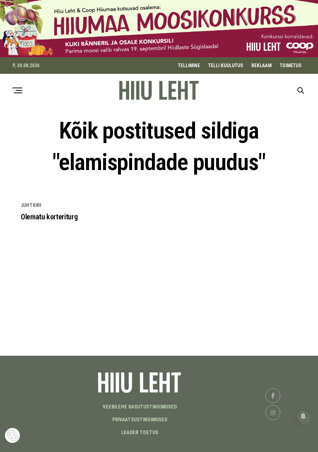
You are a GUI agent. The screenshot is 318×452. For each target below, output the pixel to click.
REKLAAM (261, 65)
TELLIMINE (189, 65)
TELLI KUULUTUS (225, 65)
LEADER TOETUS (139, 432)
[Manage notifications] (303, 416)
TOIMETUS (290, 65)
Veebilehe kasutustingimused (140, 407)
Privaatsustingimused (139, 420)
